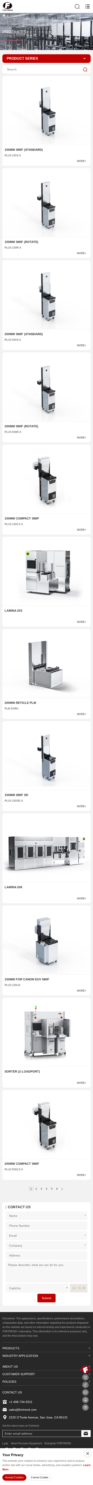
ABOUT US (10, 1366)
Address (85, 1255)
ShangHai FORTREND (57, 1443)
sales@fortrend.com (23, 1409)
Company (86, 1245)
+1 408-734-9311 (20, 1402)
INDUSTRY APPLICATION (20, 1355)
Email (86, 1235)
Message (85, 1272)
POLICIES (9, 1381)
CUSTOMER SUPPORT (18, 1374)
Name (86, 1215)
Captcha (67, 1288)
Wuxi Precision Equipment (26, 1443)
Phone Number (85, 1225)
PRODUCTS (17, 15)
